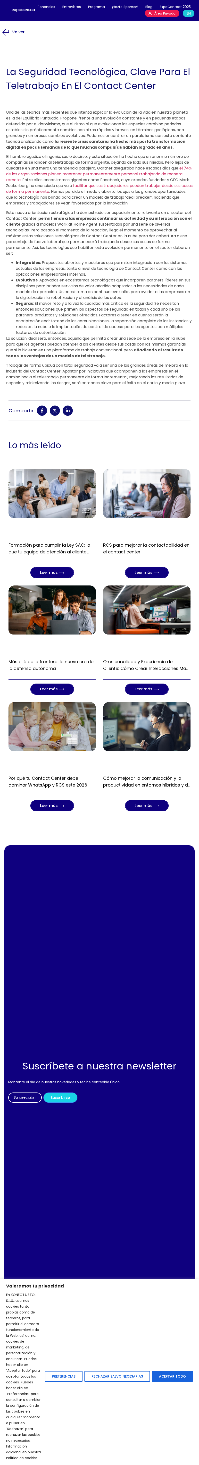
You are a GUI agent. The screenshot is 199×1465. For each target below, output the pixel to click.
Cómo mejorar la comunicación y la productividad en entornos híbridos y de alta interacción (147, 785)
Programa (96, 6)
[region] (99, 1372)
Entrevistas (71, 6)
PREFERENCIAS (63, 1376)
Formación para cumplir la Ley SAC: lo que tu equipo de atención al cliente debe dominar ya (49, 552)
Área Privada (164, 13)
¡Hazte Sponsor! (125, 6)
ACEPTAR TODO (172, 1376)
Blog (148, 6)
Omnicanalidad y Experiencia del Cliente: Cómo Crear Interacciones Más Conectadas (146, 668)
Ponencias (46, 6)
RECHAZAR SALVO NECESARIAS (117, 1376)
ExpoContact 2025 (175, 6)
